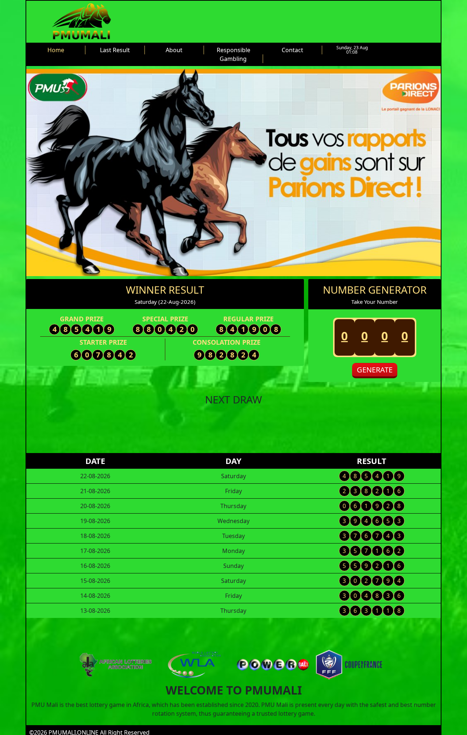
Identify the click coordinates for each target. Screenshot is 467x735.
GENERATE (375, 370)
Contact (292, 50)
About (174, 50)
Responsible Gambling (233, 54)
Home (55, 50)
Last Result (115, 50)
